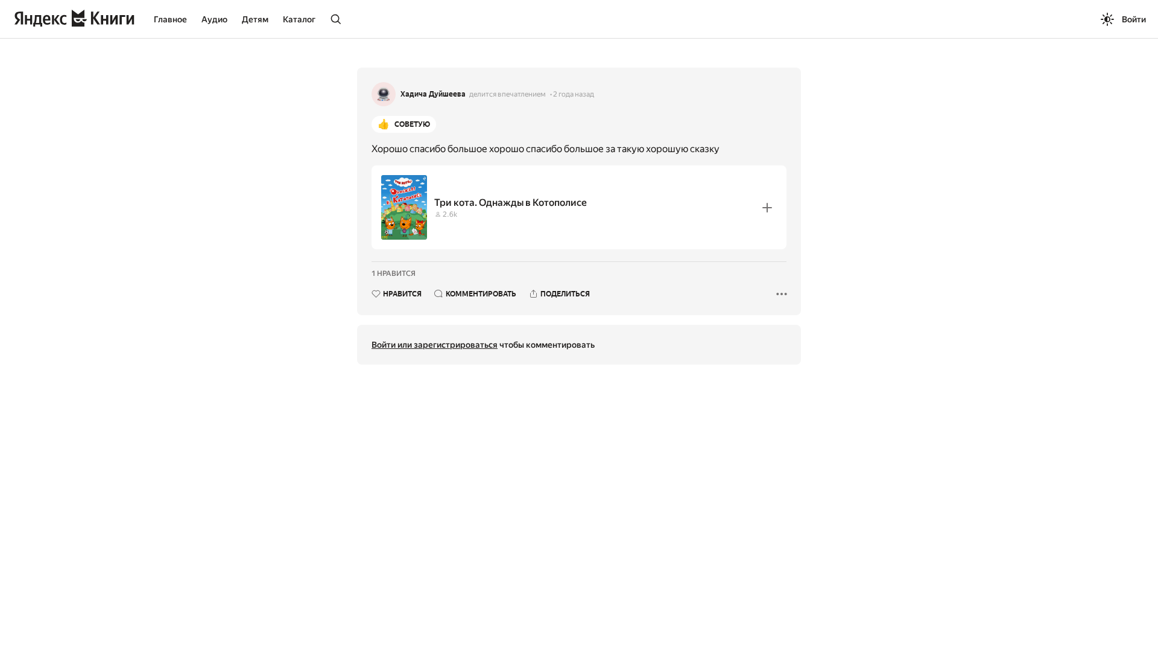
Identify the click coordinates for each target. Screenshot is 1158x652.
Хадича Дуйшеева (433, 94)
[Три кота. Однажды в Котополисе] (579, 207)
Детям (255, 19)
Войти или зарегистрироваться (435, 345)
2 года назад (573, 94)
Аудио (214, 19)
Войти (1134, 19)
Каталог (299, 19)
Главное (170, 19)
